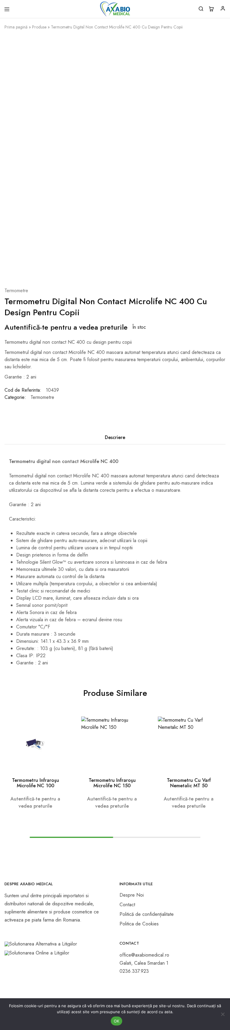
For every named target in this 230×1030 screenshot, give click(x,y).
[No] (223, 1014)
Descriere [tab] (115, 437)
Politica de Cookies (139, 923)
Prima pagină (16, 27)
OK (116, 1021)
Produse (39, 27)
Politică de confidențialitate (146, 914)
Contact (127, 904)
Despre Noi (131, 895)
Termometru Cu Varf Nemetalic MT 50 (189, 783)
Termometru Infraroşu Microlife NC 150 (112, 783)
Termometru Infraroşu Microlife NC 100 (35, 783)
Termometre (16, 290)
